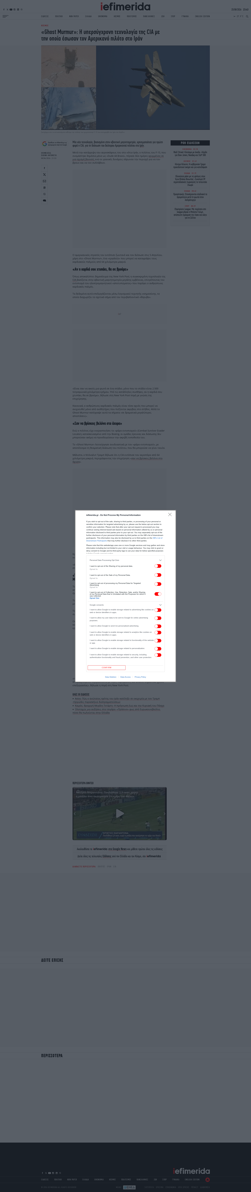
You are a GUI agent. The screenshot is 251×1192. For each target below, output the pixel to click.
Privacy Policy (140, 677)
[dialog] (125, 596)
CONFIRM (107, 668)
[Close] (170, 515)
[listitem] (125, 560)
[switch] (158, 566)
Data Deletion (110, 677)
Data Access (125, 677)
